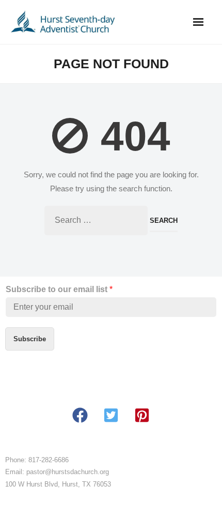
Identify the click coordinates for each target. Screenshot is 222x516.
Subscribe (29, 339)
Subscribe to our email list (59, 289)
